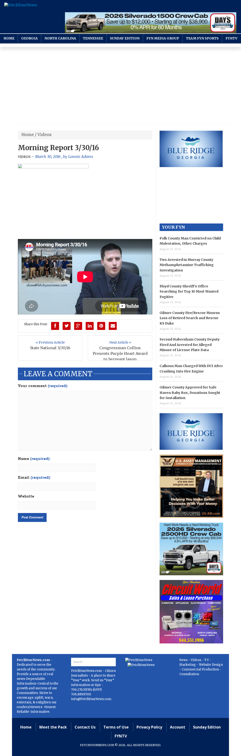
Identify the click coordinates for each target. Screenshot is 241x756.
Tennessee (93, 38)
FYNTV (231, 38)
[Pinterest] (101, 326)
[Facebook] (55, 326)
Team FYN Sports (202, 38)
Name (34, 459)
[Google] (78, 326)
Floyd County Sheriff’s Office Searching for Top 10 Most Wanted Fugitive (189, 291)
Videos (44, 134)
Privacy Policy (149, 727)
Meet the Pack (53, 727)
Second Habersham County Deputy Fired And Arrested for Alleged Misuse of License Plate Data (190, 344)
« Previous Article (50, 342)
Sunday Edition (125, 38)
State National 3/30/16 (50, 347)
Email (34, 477)
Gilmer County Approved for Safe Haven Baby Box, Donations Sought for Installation (190, 392)
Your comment (43, 386)
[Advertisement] (120, 87)
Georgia (29, 38)
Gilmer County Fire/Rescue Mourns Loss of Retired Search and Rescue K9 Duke (190, 318)
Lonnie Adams (80, 156)
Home (9, 38)
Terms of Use (116, 727)
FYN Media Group (162, 38)
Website (26, 496)
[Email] (113, 326)
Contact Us (85, 727)
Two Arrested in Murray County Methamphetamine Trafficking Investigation (187, 265)
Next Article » (120, 342)
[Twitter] (67, 326)
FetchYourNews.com (87, 671)
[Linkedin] (90, 326)
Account (177, 727)
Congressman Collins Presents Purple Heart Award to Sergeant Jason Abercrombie (120, 356)
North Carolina (60, 38)
